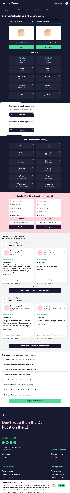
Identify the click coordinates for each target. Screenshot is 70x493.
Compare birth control (11, 474)
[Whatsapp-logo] (3, 442)
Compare (21, 10)
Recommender (8, 477)
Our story (6, 460)
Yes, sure (61, 485)
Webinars (6, 454)
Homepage (5, 10)
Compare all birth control (35, 401)
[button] (35, 106)
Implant (54, 457)
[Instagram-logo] (7, 442)
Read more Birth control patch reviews (35, 290)
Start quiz (21, 47)
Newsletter (6, 457)
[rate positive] (4, 283)
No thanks (54, 485)
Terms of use (56, 471)
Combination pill (57, 454)
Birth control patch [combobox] (16, 21)
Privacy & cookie (57, 474)
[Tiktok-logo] (14, 442)
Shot (53, 460)
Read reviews (7, 471)
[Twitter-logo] (11, 442)
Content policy (57, 477)
